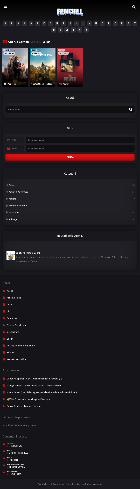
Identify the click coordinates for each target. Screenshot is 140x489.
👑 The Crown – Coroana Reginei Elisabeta (28, 399)
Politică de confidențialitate (21, 345)
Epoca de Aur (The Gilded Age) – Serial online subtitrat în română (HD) (42, 392)
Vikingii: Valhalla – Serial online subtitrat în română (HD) (34, 385)
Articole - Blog (14, 297)
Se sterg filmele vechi (28, 249)
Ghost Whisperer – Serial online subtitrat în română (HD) (35, 378)
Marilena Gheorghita (15, 464)
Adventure (14, 212)
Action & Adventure (19, 191)
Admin (9, 450)
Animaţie (13, 219)
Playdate (13, 459)
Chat (9, 311)
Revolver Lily (15, 445)
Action (12, 185)
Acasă (10, 290)
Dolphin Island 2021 (18, 452)
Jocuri (10, 338)
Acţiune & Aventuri (18, 205)
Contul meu (12, 318)
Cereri (10, 304)
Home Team (15, 473)
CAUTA (70, 157)
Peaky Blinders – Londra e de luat (24, 406)
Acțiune (12, 198)
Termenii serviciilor (16, 359)
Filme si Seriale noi (16, 325)
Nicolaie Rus (12, 471)
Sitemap (11, 352)
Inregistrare (13, 331)
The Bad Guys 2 (17, 466)
